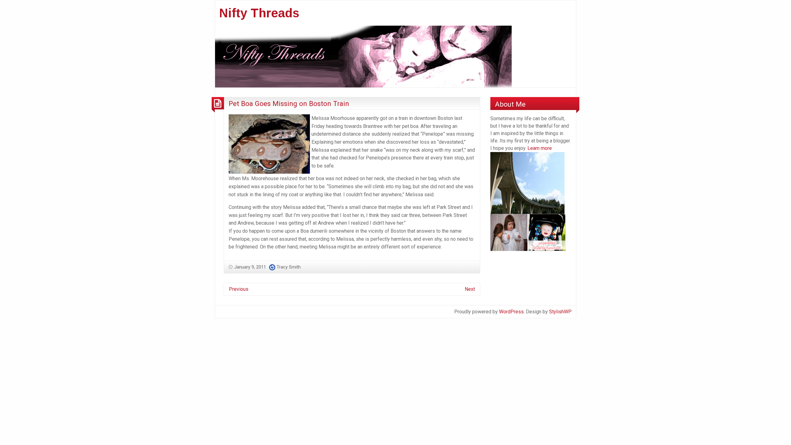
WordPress (511, 312)
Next (470, 289)
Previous (238, 289)
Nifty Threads (259, 13)
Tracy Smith (289, 267)
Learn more (539, 148)
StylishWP (560, 312)
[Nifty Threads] (363, 56)
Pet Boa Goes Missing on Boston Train (289, 104)
